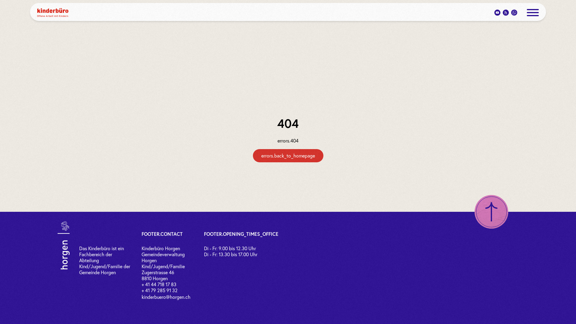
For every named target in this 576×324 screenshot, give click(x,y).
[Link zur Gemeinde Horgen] (64, 245)
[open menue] (533, 13)
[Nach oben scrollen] (491, 212)
